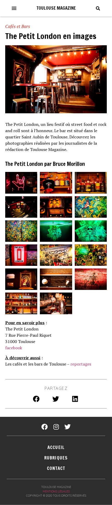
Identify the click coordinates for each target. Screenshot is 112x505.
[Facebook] (44, 427)
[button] (14, 8)
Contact (56, 468)
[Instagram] (56, 427)
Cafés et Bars (17, 26)
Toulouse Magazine (56, 8)
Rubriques (56, 457)
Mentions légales (56, 491)
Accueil (56, 447)
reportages (80, 364)
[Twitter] (67, 427)
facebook (13, 348)
